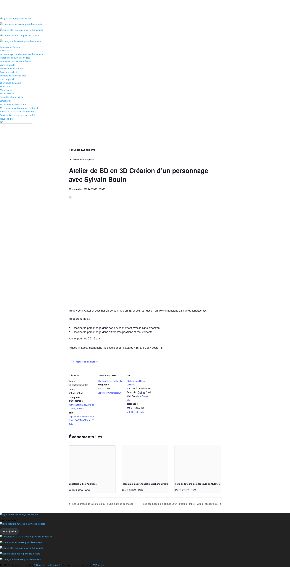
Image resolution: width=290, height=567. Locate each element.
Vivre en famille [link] (7, 64)
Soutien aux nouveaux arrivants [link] (15, 61)
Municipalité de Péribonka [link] (110, 380)
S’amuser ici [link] (6, 90)
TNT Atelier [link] (98, 565)
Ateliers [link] (80, 408)
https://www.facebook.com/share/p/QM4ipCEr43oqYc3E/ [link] (81, 420)
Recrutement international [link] (13, 104)
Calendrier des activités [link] (11, 97)
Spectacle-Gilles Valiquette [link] (83, 483)
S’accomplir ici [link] (7, 79)
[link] (92, 462)
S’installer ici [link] (6, 50)
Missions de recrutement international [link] (19, 108)
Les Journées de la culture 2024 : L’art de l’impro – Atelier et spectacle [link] (180, 503)
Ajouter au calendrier (86, 361)
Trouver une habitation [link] (11, 68)
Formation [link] (5, 86)
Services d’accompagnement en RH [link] (17, 115)
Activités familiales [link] (77, 404)
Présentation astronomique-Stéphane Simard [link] (145, 483)
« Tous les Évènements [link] (82, 149)
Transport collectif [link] (9, 72)
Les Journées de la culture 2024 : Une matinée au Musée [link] (102, 503)
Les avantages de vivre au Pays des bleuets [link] (21, 54)
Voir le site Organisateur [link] (109, 392)
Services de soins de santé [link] (13, 75)
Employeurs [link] (5, 100)
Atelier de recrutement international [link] (17, 111)
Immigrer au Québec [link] (10, 47)
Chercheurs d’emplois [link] (10, 82)
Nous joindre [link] (6, 118)
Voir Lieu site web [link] (135, 411)
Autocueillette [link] (7, 93)
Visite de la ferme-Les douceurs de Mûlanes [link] (197, 483)
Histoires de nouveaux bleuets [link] (15, 57)
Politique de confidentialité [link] (47, 565)
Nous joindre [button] (9, 531)
